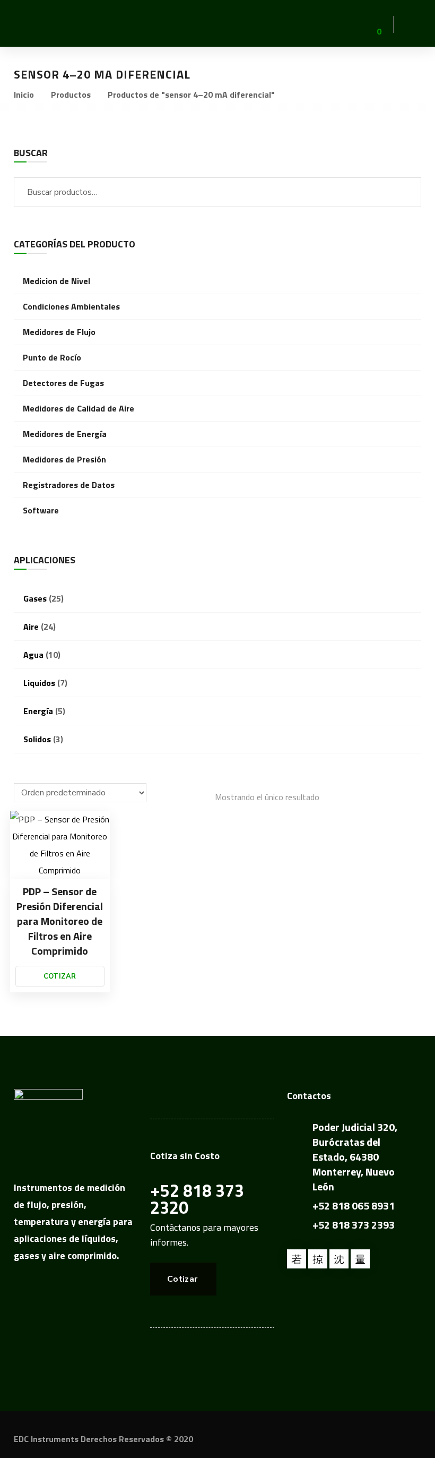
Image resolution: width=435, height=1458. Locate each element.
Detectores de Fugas (63, 382)
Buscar (408, 192)
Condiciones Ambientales (71, 306)
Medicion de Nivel (56, 281)
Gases (35, 598)
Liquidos (39, 682)
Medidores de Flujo (59, 331)
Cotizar (60, 976)
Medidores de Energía (65, 433)
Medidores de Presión (64, 459)
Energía (38, 711)
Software (41, 510)
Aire (31, 626)
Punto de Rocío (52, 357)
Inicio (24, 94)
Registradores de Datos (69, 484)
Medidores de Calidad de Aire (78, 408)
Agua (33, 654)
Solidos (37, 739)
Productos (71, 94)
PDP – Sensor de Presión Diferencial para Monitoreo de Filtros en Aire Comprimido (59, 921)
